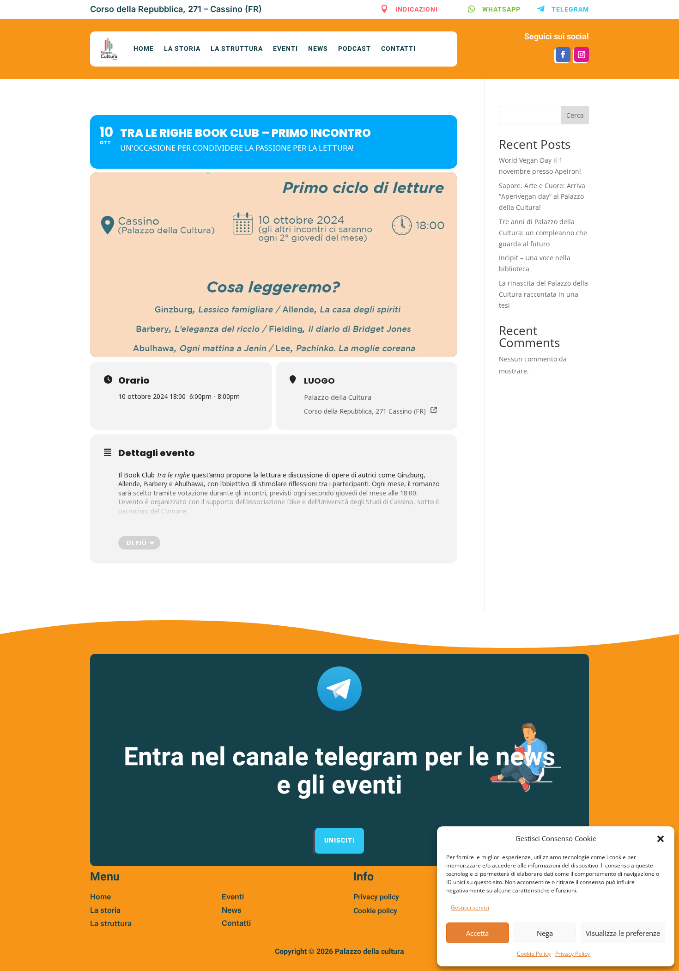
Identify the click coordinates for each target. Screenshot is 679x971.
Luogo (319, 380)
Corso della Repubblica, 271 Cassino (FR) (365, 411)
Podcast (354, 49)
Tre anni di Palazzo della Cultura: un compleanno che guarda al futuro (543, 232)
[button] (660, 838)
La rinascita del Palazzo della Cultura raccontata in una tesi (543, 294)
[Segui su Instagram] (581, 54)
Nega (545, 933)
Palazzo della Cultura (337, 397)
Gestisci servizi (470, 907)
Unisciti (339, 840)
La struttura (237, 49)
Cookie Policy (534, 954)
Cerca (575, 115)
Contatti (398, 49)
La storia (182, 49)
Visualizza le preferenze (623, 933)
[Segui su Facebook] (563, 54)
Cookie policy (375, 910)
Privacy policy (376, 897)
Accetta (477, 933)
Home (143, 49)
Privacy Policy (572, 954)
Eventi (285, 49)
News (318, 49)
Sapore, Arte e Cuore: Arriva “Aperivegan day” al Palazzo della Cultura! (542, 196)
